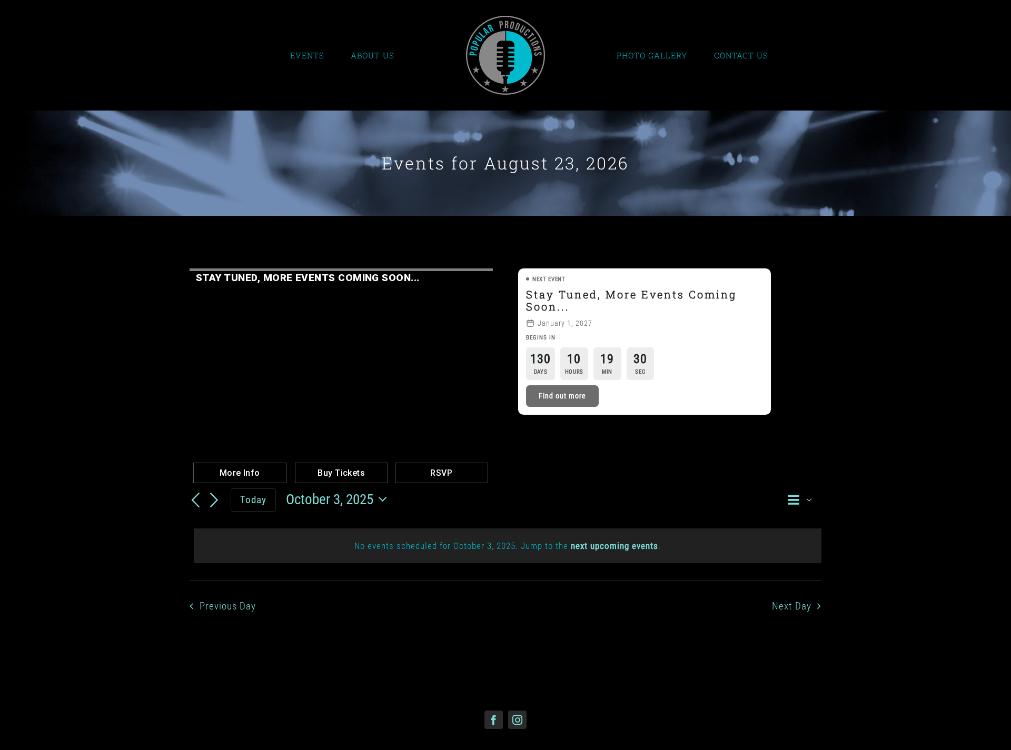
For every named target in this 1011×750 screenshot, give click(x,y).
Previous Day (228, 606)
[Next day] (214, 500)
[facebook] (493, 720)
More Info (240, 473)
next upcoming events (614, 546)
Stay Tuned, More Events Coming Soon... (631, 300)
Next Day (791, 606)
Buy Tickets (341, 473)
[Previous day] (196, 500)
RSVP (441, 473)
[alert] (507, 545)
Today (253, 500)
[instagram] (517, 720)
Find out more (562, 396)
